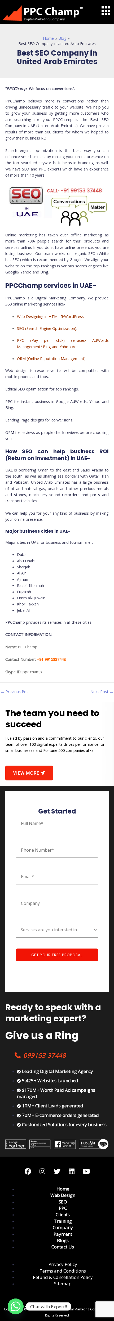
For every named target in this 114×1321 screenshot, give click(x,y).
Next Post (101, 692)
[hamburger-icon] (105, 10)
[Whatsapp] (16, 1306)
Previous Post (15, 692)
